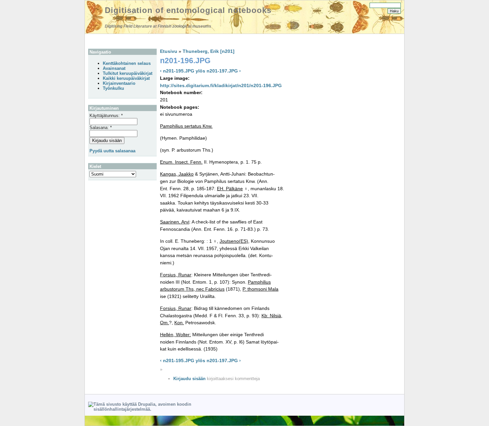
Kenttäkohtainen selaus (127, 63)
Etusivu (168, 51)
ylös (200, 70)
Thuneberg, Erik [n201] (209, 51)
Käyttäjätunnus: (106, 115)
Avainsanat (114, 68)
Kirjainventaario (119, 83)
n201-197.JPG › (224, 70)
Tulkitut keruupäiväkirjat (127, 73)
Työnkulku (113, 88)
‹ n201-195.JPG (177, 70)
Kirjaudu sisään (189, 378)
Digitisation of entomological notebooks (188, 10)
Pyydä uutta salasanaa (112, 150)
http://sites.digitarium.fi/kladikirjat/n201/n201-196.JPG (221, 85)
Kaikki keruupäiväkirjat (126, 78)
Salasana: (100, 127)
